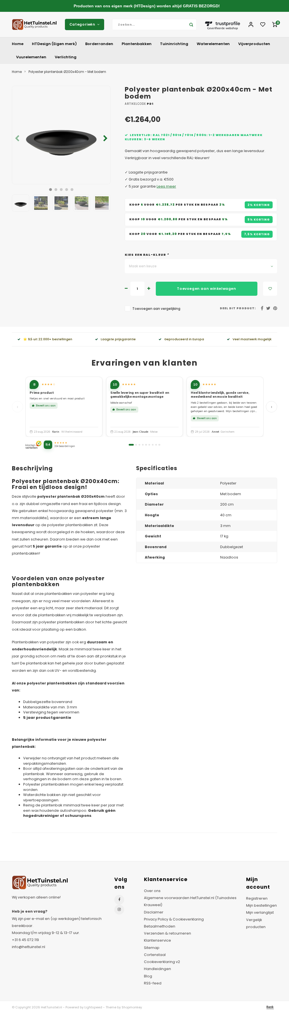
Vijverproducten (254, 43)
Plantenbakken (137, 43)
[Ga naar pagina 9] (159, 445)
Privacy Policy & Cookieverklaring (174, 919)
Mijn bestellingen (261, 905)
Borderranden (99, 43)
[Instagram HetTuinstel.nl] (119, 910)
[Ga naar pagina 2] (136, 445)
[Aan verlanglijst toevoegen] (270, 289)
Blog (148, 976)
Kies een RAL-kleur (147, 255)
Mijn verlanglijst (260, 912)
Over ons (152, 890)
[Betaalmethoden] (269, 1007)
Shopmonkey (132, 1007)
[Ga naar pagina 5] (146, 445)
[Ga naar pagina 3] (139, 445)
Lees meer (166, 186)
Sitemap (151, 947)
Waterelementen (213, 43)
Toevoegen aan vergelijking (156, 308)
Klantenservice (157, 940)
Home (17, 43)
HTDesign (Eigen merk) (54, 43)
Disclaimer (153, 912)
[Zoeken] (191, 24)
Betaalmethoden (159, 926)
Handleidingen (157, 968)
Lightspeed (93, 1007)
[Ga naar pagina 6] (149, 445)
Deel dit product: (238, 308)
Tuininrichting (174, 43)
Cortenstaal (155, 954)
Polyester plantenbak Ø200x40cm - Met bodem (67, 72)
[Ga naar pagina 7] (153, 445)
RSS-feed (152, 983)
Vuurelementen (31, 57)
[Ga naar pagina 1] (131, 445)
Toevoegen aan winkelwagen (206, 288)
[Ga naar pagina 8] (156, 445)
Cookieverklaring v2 (162, 961)
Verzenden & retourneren (167, 933)
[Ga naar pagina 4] (143, 445)
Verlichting (65, 57)
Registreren (257, 898)
